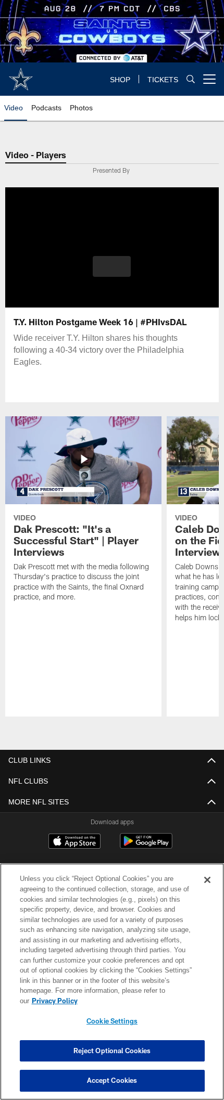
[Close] (207, 890)
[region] (112, 987)
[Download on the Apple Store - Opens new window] (74, 842)
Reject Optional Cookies (112, 1050)
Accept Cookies (112, 1080)
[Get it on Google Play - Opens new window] (146, 846)
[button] (111, 266)
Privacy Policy (135, 1000)
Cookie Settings (112, 1021)
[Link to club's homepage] (20, 75)
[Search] (190, 79)
